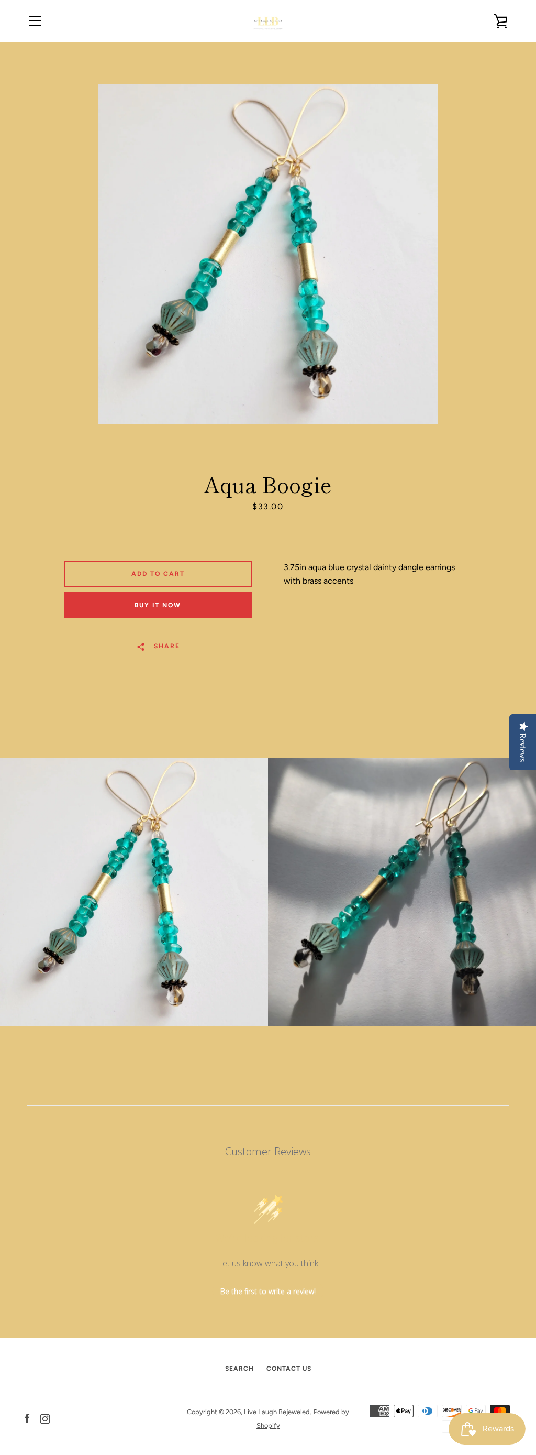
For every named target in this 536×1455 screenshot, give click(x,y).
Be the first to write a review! (268, 1291)
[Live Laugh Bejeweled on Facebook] (27, 1418)
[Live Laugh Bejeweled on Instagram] (45, 1418)
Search (239, 1368)
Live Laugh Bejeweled (277, 1412)
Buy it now (158, 605)
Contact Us (288, 1368)
